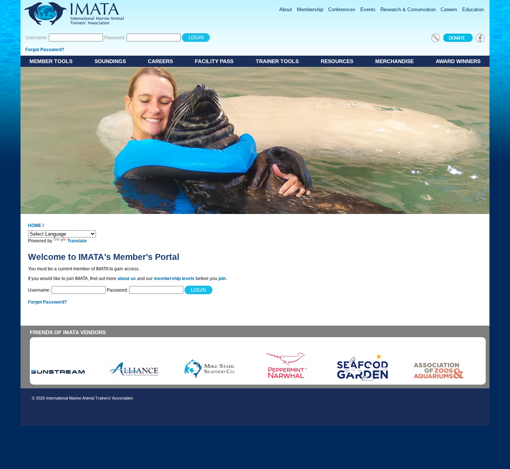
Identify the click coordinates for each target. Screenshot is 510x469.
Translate (77, 240)
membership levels (174, 278)
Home (34, 225)
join (222, 278)
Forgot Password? (44, 49)
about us (127, 278)
